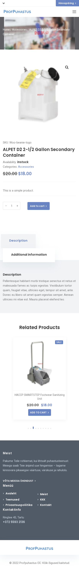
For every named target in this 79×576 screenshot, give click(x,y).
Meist (44, 494)
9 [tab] (48, 428)
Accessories (19, 29)
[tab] (18, 241)
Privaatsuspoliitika (19, 505)
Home (6, 29)
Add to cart (37, 206)
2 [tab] (30, 428)
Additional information (29, 254)
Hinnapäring (66, 3)
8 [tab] (45, 428)
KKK (42, 499)
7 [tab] (43, 428)
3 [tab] (33, 428)
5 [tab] (38, 428)
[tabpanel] (39, 379)
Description (18, 240)
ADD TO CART (38, 412)
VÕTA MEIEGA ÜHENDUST (18, 480)
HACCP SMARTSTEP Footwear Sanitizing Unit (40, 396)
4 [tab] (35, 428)
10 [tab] (50, 428)
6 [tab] (40, 428)
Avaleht (11, 493)
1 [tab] (28, 428)
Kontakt (46, 505)
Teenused (12, 499)
